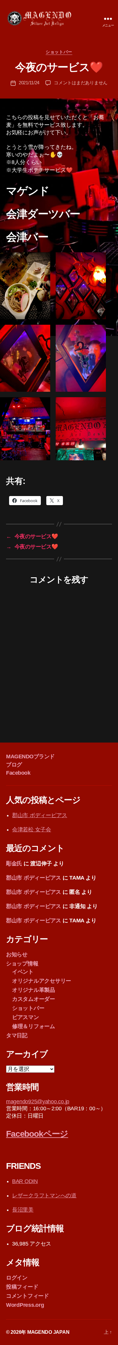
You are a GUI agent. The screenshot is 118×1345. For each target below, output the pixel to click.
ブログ (14, 765)
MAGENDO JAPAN (48, 1332)
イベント (23, 972)
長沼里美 (23, 1210)
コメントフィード (27, 1296)
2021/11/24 (29, 82)
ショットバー (59, 51)
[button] (25, 285)
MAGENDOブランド (30, 756)
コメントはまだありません (80, 82)
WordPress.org (25, 1305)
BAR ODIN (25, 1181)
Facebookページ (37, 1134)
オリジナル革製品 (33, 990)
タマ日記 (17, 1035)
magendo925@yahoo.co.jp (37, 1101)
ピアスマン (25, 1017)
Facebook (18, 773)
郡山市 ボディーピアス (39, 815)
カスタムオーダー (33, 999)
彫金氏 (14, 863)
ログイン (17, 1278)
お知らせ (17, 954)
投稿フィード (22, 1287)
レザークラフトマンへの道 (44, 1195)
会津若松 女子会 (31, 830)
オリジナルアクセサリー (41, 981)
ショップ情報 (22, 964)
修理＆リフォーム (33, 1026)
